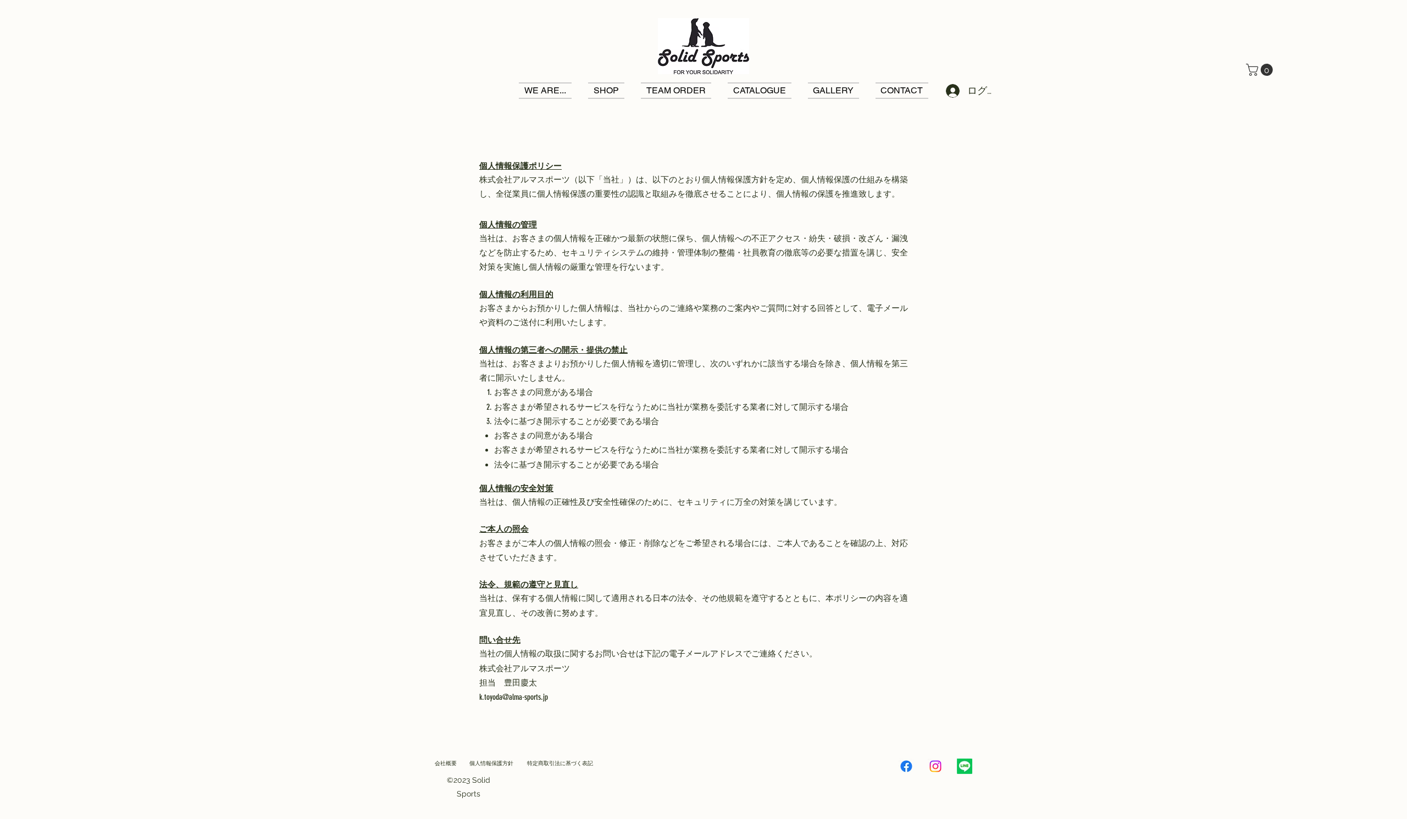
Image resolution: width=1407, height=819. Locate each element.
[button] (1261, 70)
